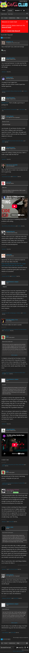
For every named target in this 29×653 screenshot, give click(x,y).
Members (17, 10)
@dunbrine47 (5, 102)
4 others (24, 313)
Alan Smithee (5, 226)
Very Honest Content (14, 140)
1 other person (22, 109)
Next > (9, 37)
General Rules (6, 27)
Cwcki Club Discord (13, 31)
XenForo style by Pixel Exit (18, 651)
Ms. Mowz (11, 91)
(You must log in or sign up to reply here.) (20, 637)
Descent (8, 182)
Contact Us (20, 647)
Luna (3, 632)
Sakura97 (9, 254)
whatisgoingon (13, 313)
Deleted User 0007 (18, 91)
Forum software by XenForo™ (6, 651)
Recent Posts (10, 14)
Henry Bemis (10, 116)
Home (3, 10)
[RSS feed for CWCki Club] (27, 648)
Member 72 (9, 41)
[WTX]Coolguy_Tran (12, 319)
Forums (10, 10)
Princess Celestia (5, 91)
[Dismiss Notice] (27, 21)
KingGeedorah (10, 231)
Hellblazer (18, 313)
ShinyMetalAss (10, 58)
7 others (25, 91)
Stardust (16, 329)
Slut (7, 336)
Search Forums (4, 14)
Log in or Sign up (23, 1)
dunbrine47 (9, 77)
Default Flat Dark (6, 647)
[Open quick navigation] (27, 17)
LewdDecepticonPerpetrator (8, 329)
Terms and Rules (25, 650)
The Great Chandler (12, 165)
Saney (14, 226)
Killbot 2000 (10, 226)
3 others (7, 373)
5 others (19, 226)
